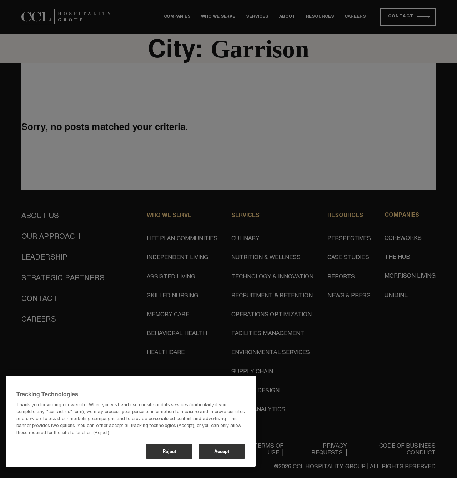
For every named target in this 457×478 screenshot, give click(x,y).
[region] (131, 421)
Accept (222, 451)
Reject (169, 451)
